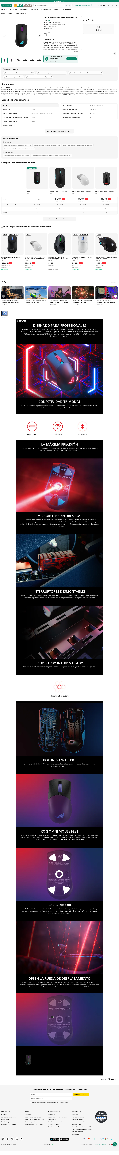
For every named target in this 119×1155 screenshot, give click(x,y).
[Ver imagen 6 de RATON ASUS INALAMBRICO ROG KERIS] (39, 60)
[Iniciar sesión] (108, 5)
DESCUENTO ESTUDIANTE (8, 1124)
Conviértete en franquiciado (56, 1122)
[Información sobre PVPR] (63, 201)
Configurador (5, 1119)
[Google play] (54, 1139)
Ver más (76, 51)
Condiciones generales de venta (57, 1117)
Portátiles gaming (46, 9)
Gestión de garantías (31, 1122)
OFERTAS (4, 9)
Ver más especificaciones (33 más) (58, 131)
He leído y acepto (50, 1102)
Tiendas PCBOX (52, 1119)
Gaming (10, 13)
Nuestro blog (5, 1122)
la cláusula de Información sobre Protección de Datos (54, 1102)
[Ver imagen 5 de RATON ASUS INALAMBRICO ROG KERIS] (32, 60)
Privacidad (98, 1144)
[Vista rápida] (29, 186)
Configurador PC (68, 9)
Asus (49, 20)
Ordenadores (35, 9)
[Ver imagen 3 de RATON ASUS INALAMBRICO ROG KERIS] (18, 60)
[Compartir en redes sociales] (114, 53)
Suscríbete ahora (80, 1094)
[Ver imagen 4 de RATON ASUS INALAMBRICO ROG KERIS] (25, 60)
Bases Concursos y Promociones (34, 1119)
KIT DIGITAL (4, 1114)
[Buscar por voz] (69, 5)
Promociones (13, 9)
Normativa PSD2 (76, 1124)
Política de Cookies (77, 1119)
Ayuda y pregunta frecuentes (33, 1117)
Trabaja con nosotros (54, 1127)
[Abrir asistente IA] (115, 1144)
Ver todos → (114, 282)
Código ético (75, 1134)
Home (3, 13)
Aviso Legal (75, 1114)
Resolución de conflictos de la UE (81, 1127)
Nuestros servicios (53, 1124)
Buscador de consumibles (8, 1117)
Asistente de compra (83, 5)
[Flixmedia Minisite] (59, 315)
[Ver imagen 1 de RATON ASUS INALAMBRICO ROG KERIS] (4, 60)
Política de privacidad (78, 1117)
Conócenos (51, 1114)
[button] (21, 35)
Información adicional (78, 1122)
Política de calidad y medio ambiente (82, 1129)
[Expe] (52, 1144)
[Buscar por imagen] (66, 5)
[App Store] (64, 1139)
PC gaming (57, 9)
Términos (104, 1144)
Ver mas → (115, 227)
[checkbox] (31, 1102)
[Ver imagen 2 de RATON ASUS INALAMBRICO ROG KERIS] (11, 60)
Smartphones (24, 9)
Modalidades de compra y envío (34, 1124)
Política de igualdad (77, 1132)
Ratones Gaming (19, 13)
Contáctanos (28, 1114)
